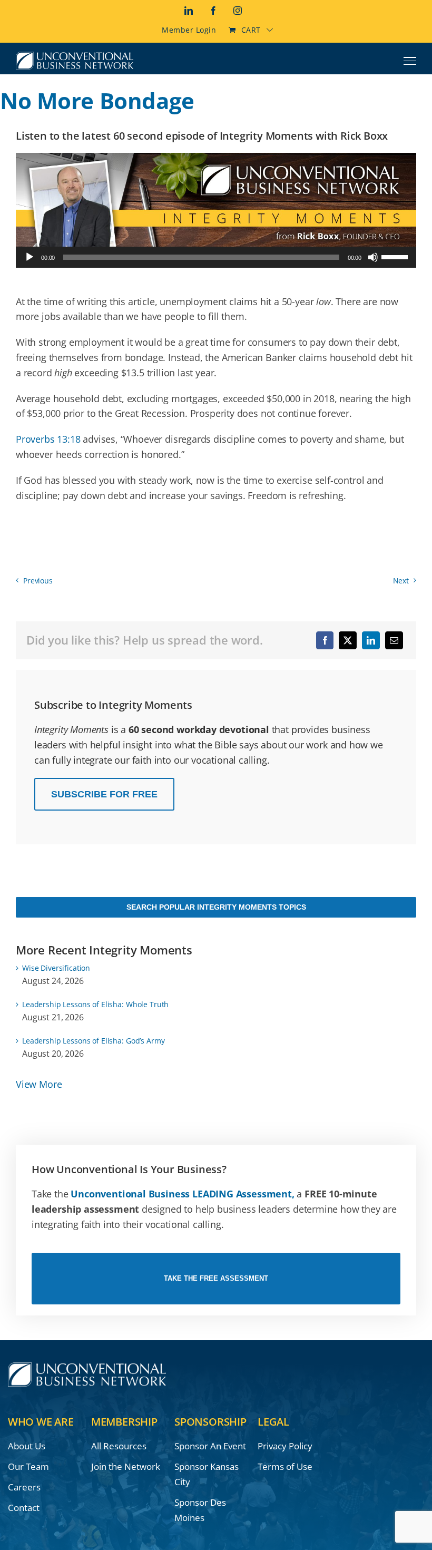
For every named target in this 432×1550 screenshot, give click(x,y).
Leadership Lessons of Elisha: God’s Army (93, 1041)
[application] (216, 257)
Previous (38, 581)
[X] (347, 640)
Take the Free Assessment (216, 1278)
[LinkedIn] (370, 640)
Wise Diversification (56, 968)
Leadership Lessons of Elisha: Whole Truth (95, 1004)
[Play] (29, 257)
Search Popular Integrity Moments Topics (216, 907)
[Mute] (373, 257)
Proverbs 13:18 (48, 439)
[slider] (396, 256)
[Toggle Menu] (410, 60)
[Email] (394, 640)
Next (401, 581)
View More (39, 1084)
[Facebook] (325, 640)
